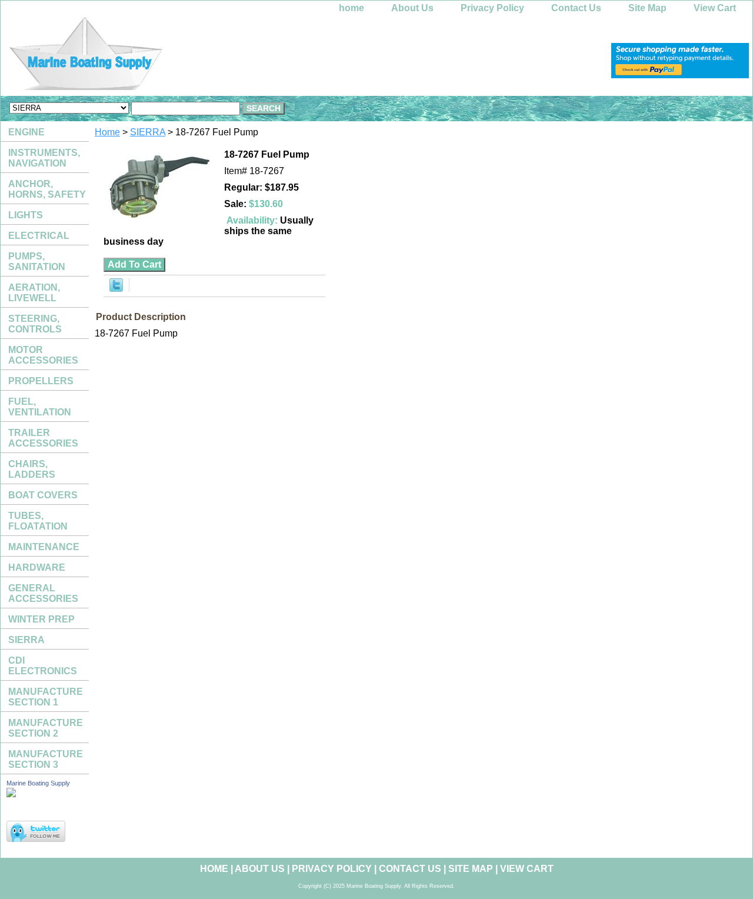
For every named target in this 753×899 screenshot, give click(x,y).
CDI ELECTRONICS (42, 665)
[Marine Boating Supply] (148, 57)
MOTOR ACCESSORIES (43, 355)
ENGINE (26, 132)
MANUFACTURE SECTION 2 (45, 728)
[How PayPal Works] (680, 75)
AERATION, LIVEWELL (34, 292)
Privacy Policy (492, 8)
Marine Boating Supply (38, 783)
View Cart (715, 8)
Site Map (647, 8)
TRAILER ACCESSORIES (43, 438)
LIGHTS (25, 215)
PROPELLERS (41, 381)
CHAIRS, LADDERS (31, 469)
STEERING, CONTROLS (35, 324)
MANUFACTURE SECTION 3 (45, 759)
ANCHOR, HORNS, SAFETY (47, 189)
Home (107, 132)
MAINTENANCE (43, 547)
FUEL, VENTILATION (39, 407)
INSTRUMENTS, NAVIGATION (44, 158)
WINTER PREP (41, 619)
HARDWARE (36, 567)
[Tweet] (116, 289)
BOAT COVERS (43, 495)
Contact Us (576, 8)
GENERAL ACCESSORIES (43, 593)
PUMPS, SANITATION (36, 261)
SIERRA (147, 132)
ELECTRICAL (38, 236)
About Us (412, 8)
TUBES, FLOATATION (38, 521)
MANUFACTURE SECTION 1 (45, 697)
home (351, 8)
